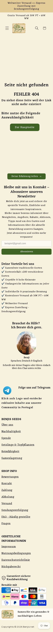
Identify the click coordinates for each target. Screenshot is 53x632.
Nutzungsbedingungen (16, 553)
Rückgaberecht (11, 566)
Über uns (7, 424)
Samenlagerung (11, 458)
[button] (7, 28)
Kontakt (6, 483)
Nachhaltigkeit (11, 431)
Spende (6, 438)
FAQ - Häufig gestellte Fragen (15, 520)
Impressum (8, 546)
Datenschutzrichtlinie (15, 560)
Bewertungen (10, 476)
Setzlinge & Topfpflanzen (17, 444)
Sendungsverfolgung (14, 510)
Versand (6, 503)
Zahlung (6, 490)
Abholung (7, 496)
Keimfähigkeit (10, 451)
